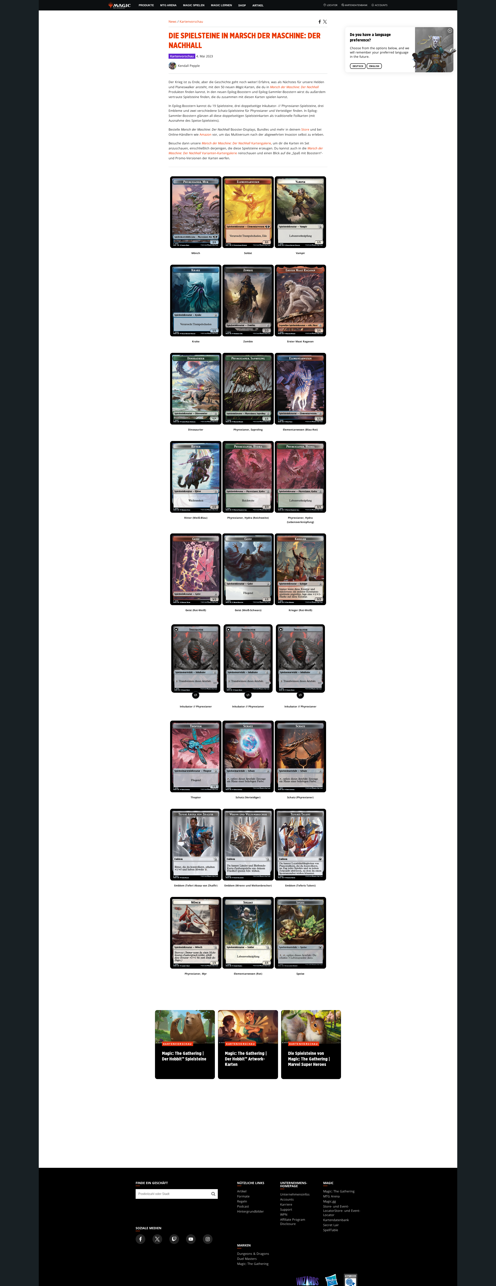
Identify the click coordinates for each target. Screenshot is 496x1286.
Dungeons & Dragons (253, 1254)
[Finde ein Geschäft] (213, 1194)
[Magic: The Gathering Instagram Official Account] (208, 1239)
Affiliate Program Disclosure (292, 1221)
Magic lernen (221, 5)
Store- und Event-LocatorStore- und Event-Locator (341, 1210)
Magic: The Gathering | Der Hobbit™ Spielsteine (185, 1061)
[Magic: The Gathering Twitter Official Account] (157, 1239)
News (173, 21)
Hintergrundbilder (250, 1211)
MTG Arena (168, 5)
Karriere (286, 1204)
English (374, 66)
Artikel (258, 5)
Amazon (205, 134)
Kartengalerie (236, 143)
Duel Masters (247, 1259)
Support (286, 1209)
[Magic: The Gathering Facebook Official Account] (140, 1239)
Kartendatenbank (356, 5)
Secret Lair (331, 1225)
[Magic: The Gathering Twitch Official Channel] (174, 1239)
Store (305, 129)
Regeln (242, 1201)
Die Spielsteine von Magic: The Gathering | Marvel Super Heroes (311, 1061)
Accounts (381, 5)
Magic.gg (329, 1201)
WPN (283, 1214)
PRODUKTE (146, 5)
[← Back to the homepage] (119, 5)
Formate (243, 1196)
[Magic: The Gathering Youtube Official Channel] (191, 1239)
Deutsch (358, 66)
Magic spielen (193, 5)
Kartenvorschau (191, 21)
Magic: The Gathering (339, 1191)
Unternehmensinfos (295, 1194)
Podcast (243, 1206)
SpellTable (330, 1230)
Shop (242, 5)
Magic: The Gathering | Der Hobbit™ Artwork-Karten (248, 1061)
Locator (332, 5)
